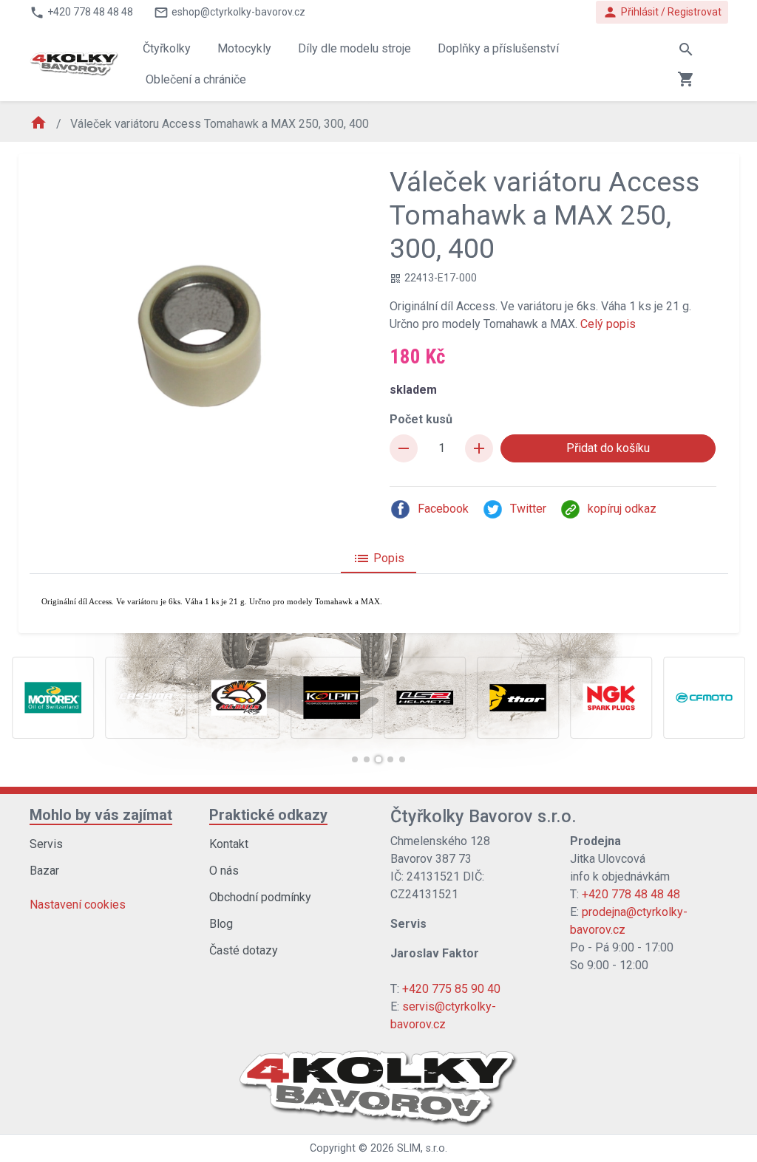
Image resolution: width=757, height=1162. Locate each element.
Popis (378, 558)
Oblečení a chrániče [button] (196, 79)
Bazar (44, 871)
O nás (224, 871)
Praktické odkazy (268, 815)
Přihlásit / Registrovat (662, 12)
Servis (46, 844)
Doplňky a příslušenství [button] (498, 48)
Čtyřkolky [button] (167, 48)
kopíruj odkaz (622, 509)
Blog (221, 924)
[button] (355, 759)
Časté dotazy (243, 950)
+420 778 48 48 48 (631, 894)
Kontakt (228, 844)
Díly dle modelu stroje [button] (354, 48)
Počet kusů (421, 419)
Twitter (528, 509)
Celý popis (608, 324)
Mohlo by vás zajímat (101, 815)
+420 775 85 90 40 (451, 989)
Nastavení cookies (78, 905)
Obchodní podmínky (260, 897)
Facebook (443, 509)
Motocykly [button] (244, 48)
